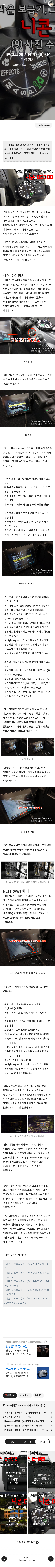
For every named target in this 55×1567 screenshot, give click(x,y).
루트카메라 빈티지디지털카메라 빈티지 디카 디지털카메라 (18, 1369)
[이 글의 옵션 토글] (14, 1395)
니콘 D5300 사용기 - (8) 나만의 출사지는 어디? (24, 1421)
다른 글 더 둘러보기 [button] (25, 1542)
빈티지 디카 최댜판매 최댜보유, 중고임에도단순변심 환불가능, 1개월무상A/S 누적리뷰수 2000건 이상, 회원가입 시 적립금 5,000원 (18, 1374)
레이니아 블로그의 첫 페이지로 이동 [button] (27, 4)
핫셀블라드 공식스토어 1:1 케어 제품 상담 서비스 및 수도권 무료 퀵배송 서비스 (18, 1352)
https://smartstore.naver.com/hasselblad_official (24, 1342)
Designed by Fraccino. (27, 1560)
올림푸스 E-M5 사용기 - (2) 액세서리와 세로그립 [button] (14, 1471)
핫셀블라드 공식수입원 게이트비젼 (17, 1346)
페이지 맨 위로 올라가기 (51, 1559)
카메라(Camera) (17, 1405)
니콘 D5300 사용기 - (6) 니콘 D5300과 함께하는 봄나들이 (27, 1429)
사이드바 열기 (4, 4)
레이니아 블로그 (4, 1559)
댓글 (13, 1441)
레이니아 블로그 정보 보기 (51, 4)
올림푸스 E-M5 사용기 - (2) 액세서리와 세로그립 (24, 1412)
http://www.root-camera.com (19, 1364)
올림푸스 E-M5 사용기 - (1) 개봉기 (18, 1417)
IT (4, 1405)
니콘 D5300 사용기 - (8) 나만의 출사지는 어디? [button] (14, 1513)
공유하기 (27, 1441)
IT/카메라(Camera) (35, 65)
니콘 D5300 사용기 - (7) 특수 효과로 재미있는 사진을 (26, 1425)
